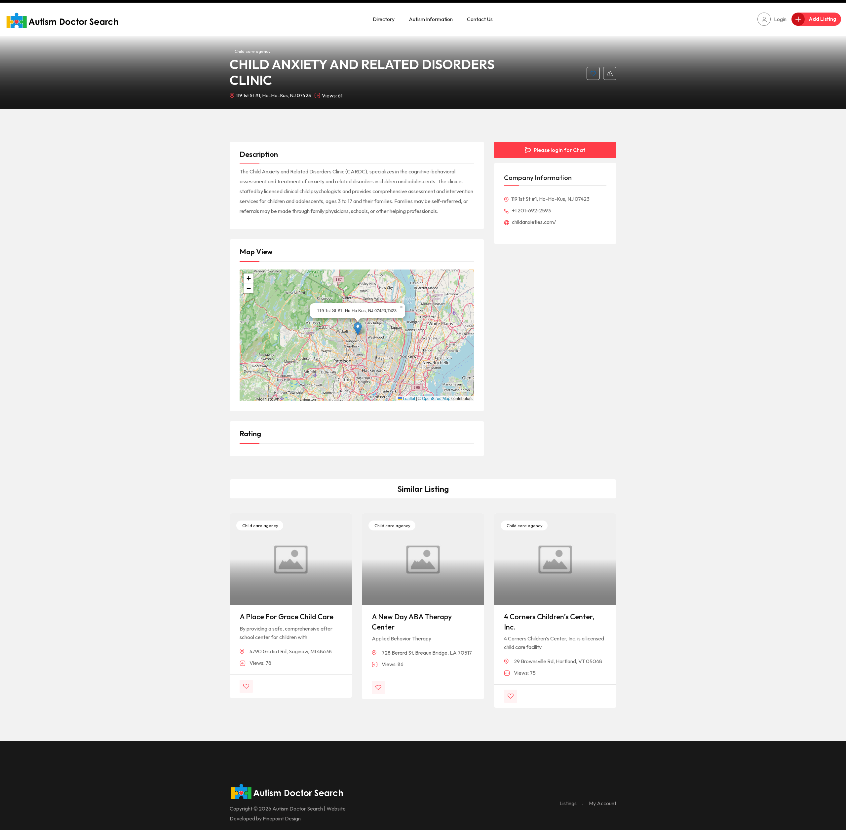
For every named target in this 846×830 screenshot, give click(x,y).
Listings (568, 803)
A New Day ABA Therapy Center (412, 622)
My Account (602, 803)
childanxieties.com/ (533, 222)
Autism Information (431, 19)
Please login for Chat (559, 150)
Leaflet (408, 398)
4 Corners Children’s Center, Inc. (549, 622)
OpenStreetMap (436, 398)
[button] (358, 329)
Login (780, 19)
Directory (384, 19)
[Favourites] (593, 73)
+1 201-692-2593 (531, 210)
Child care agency (253, 51)
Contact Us (480, 19)
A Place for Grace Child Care (286, 616)
